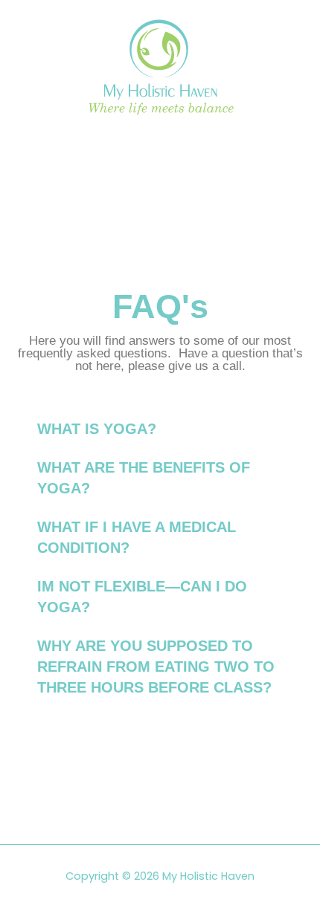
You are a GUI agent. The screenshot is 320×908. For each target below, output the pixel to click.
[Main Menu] (160, 147)
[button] (160, 428)
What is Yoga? (96, 429)
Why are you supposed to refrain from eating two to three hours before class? (156, 666)
